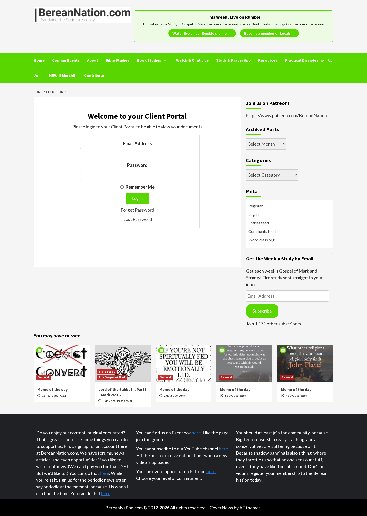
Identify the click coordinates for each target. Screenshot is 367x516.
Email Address (137, 143)
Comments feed (262, 231)
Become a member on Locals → (269, 33)
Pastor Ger (124, 401)
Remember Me (140, 187)
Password (137, 165)
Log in (253, 214)
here (104, 473)
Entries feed (258, 222)
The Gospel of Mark (112, 377)
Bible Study (107, 371)
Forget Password (137, 210)
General (43, 377)
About (92, 60)
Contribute (94, 75)
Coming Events (66, 60)
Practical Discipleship (304, 60)
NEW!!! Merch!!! (63, 75)
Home (39, 60)
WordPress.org (261, 239)
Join (38, 75)
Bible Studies (117, 60)
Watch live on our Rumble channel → (202, 33)
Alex (63, 395)
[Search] (330, 60)
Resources (267, 60)
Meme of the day (52, 389)
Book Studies (149, 60)
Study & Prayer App (233, 60)
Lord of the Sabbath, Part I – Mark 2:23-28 (122, 392)
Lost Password (137, 219)
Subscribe (262, 311)
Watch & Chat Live (192, 60)
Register (255, 205)
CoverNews (221, 507)
